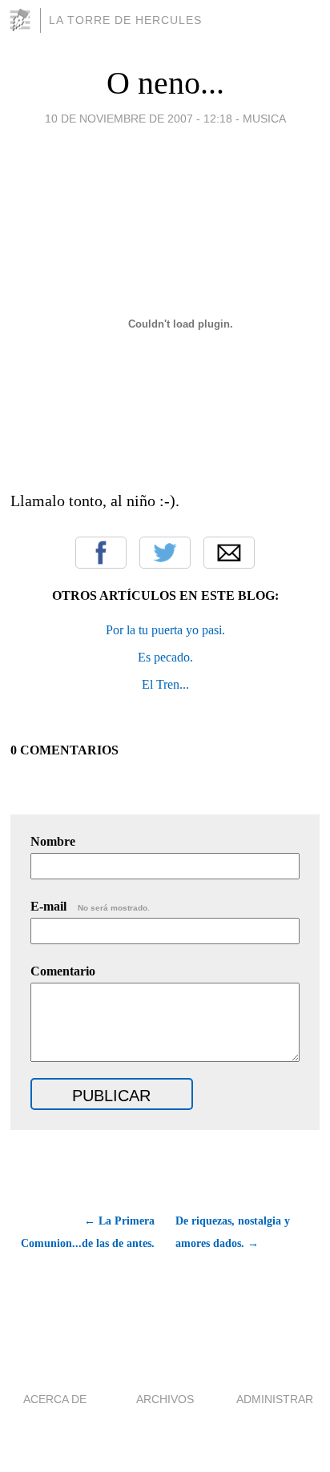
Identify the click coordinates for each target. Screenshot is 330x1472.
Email (229, 553)
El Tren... (165, 684)
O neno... (165, 83)
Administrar (274, 1399)
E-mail (90, 906)
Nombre (52, 841)
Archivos (165, 1399)
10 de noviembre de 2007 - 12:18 (138, 118)
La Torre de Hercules (125, 20)
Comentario (62, 971)
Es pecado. (165, 657)
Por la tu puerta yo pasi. (165, 630)
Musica (264, 118)
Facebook (101, 553)
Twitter (165, 553)
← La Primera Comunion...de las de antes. (88, 1232)
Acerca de (55, 1399)
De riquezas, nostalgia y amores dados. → (232, 1232)
